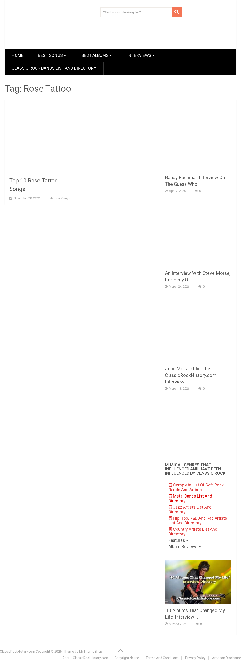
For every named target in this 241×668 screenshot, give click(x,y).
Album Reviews (183, 546)
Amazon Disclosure (226, 658)
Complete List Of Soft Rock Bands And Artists (196, 487)
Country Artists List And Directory (193, 531)
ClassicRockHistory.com (17, 651)
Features (177, 540)
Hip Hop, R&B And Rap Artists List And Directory (198, 520)
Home (18, 55)
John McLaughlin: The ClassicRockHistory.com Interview (190, 375)
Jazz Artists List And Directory (190, 509)
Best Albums (95, 55)
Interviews (139, 55)
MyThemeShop (90, 651)
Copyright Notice (127, 658)
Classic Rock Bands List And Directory (54, 68)
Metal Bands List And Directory (190, 498)
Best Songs (51, 55)
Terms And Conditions (162, 658)
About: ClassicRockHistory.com (85, 658)
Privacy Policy (195, 658)
